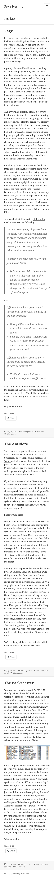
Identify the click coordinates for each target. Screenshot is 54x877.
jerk (42, 431)
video (44, 464)
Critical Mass (10, 454)
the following (27, 222)
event (42, 670)
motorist (39, 457)
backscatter (43, 696)
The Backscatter (19, 682)
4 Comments (20, 867)
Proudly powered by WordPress (16, 873)
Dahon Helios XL (24, 588)
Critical (29, 605)
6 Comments (11, 434)
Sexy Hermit (13, 6)
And (6, 300)
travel (6, 673)
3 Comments (18, 673)
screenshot (44, 864)
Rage (8, 30)
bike (38, 431)
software (7, 867)
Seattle (7, 461)
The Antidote (16, 443)
